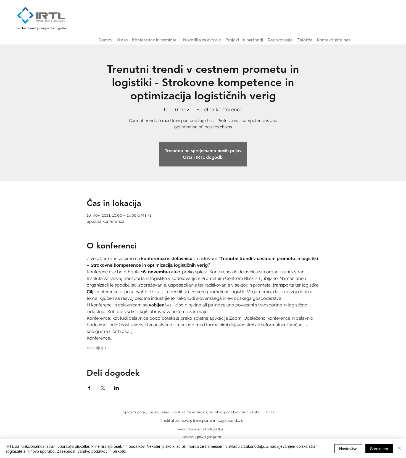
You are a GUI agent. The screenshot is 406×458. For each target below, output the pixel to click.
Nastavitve (348, 448)
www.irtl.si (185, 429)
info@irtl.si (215, 429)
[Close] (399, 449)
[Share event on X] (103, 388)
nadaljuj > (96, 347)
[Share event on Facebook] (89, 388)
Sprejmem (379, 448)
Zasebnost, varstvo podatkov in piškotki (91, 451)
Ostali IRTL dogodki (203, 157)
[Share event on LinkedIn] (116, 388)
